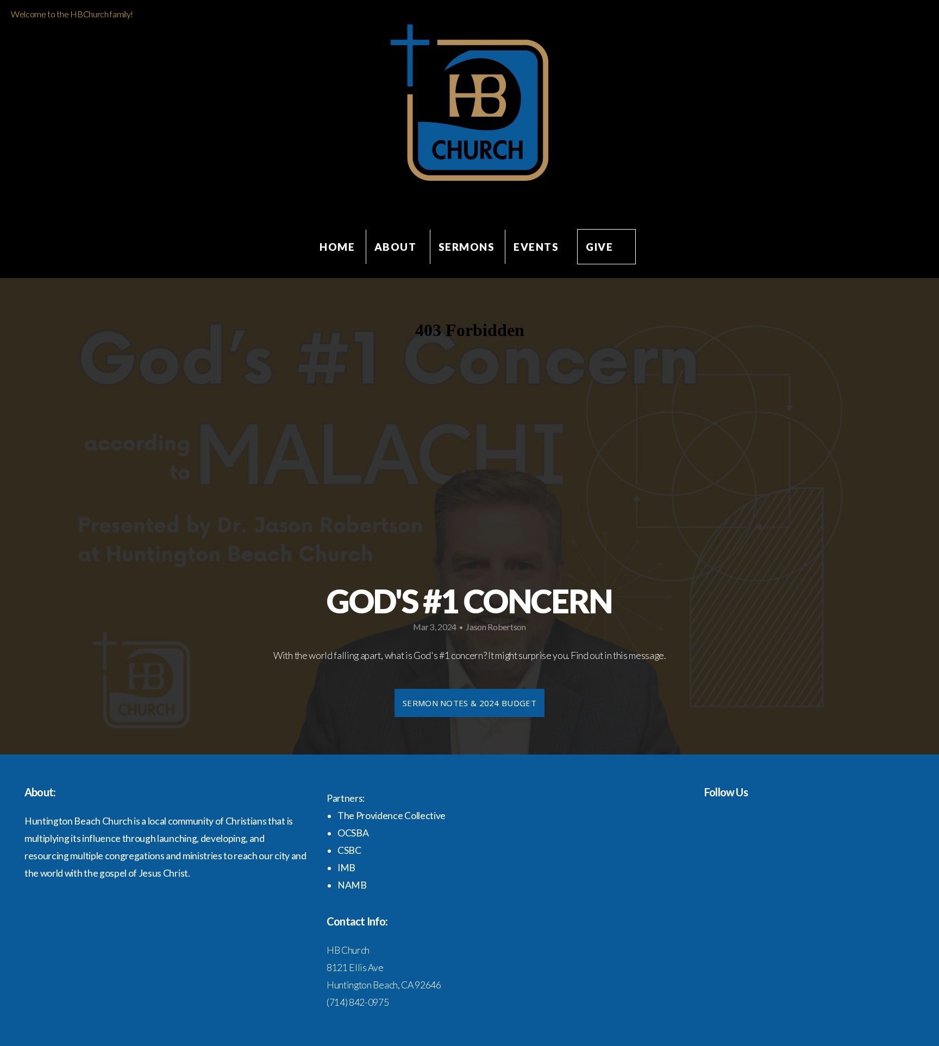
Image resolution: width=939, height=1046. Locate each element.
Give (599, 246)
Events (536, 246)
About (397, 246)
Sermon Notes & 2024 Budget (469, 703)
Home (337, 246)
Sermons (467, 246)
